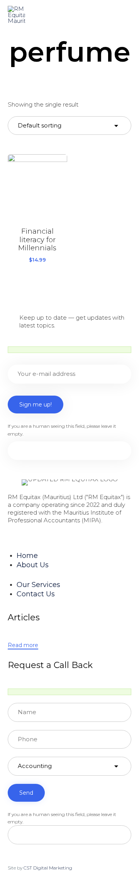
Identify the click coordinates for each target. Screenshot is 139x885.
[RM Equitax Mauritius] (16, 14)
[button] (23, 645)
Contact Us (36, 594)
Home (27, 555)
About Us (33, 565)
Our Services (38, 584)
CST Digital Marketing (48, 868)
